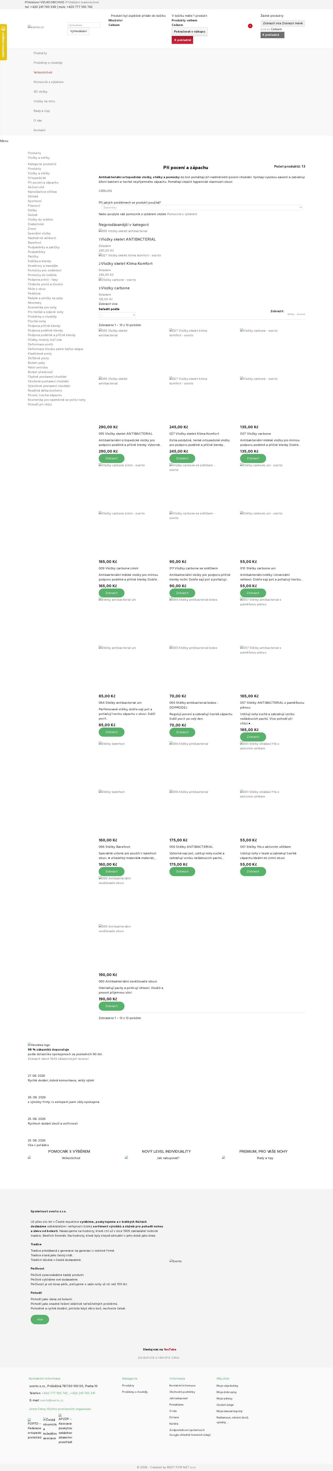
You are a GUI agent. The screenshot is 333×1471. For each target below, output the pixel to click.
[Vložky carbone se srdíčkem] (201, 511)
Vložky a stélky (39, 173)
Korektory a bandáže (43, 266)
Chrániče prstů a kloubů (45, 284)
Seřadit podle (109, 309)
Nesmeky (34, 302)
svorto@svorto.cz (51, 1400)
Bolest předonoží (40, 372)
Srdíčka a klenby (39, 261)
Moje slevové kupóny (230, 1411)
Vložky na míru (44, 101)
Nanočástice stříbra (42, 192)
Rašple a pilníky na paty (45, 298)
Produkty (40, 53)
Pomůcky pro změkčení (44, 270)
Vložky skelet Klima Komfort (194, 433)
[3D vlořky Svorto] (166, 1154)
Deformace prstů (40, 344)
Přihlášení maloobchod (82, 2)
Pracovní (34, 205)
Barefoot (34, 242)
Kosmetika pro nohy (42, 307)
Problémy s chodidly (48, 63)
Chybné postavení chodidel (47, 376)
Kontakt (39, 130)
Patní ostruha (38, 367)
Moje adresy (224, 1398)
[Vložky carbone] (272, 376)
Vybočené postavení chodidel (49, 386)
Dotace (174, 1417)
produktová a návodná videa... (160, 1357)
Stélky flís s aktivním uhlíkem (265, 847)
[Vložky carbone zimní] (131, 511)
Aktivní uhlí (36, 187)
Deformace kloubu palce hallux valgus (55, 349)
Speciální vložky (39, 233)
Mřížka (291, 314)
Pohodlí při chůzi (40, 404)
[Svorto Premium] (263, 1154)
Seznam (301, 314)
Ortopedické (37, 178)
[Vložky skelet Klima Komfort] (201, 376)
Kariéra (173, 1423)
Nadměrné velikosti (42, 238)
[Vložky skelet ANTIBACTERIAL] (131, 376)
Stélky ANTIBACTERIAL (191, 847)
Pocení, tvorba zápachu (45, 395)
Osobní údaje (225, 1404)
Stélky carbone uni (258, 568)
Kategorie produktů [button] (42, 164)
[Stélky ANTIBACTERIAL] (201, 789)
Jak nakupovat (178, 1398)
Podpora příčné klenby (44, 326)
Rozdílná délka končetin (45, 390)
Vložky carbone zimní (118, 568)
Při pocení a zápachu (43, 182)
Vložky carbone (255, 433)
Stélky (32, 210)
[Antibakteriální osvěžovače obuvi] (131, 924)
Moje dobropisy (227, 1392)
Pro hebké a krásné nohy (45, 312)
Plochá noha (37, 321)
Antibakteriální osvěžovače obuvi (128, 981)
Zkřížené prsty (38, 358)
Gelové (33, 215)
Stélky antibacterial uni (120, 702)
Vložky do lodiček (40, 219)
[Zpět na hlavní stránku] (29, 148)
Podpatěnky (36, 252)
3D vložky (41, 91)
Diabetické (36, 224)
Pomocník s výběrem (49, 82)
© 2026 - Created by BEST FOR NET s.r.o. (166, 1467)
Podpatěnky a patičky (44, 247)
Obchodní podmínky (182, 1392)
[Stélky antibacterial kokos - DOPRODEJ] (201, 645)
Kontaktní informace (182, 1385)
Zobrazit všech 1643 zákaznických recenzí (58, 1059)
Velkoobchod (43, 72)
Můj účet (223, 1378)
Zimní (32, 229)
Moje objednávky (227, 1385)
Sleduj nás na (159, 1349)
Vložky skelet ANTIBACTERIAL (126, 433)
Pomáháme (176, 1404)
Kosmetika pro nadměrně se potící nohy (57, 400)
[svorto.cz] (45, 29)
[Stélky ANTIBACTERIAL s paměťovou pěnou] (272, 645)
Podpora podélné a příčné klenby (52, 335)
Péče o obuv (36, 289)
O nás (38, 120)
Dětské (33, 196)
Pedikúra (34, 293)
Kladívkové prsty (40, 353)
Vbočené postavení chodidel (48, 381)
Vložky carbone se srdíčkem (193, 568)
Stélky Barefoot (114, 847)
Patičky (33, 256)
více (40, 1319)
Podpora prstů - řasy (43, 279)
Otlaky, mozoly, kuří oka (45, 339)
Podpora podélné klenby (45, 330)
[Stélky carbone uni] (272, 511)
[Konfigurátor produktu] (69, 1154)
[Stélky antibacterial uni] (131, 645)
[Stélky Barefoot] (131, 789)
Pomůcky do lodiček (42, 275)
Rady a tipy (42, 111)
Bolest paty (36, 363)
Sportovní (35, 201)
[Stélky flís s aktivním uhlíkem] (272, 789)
